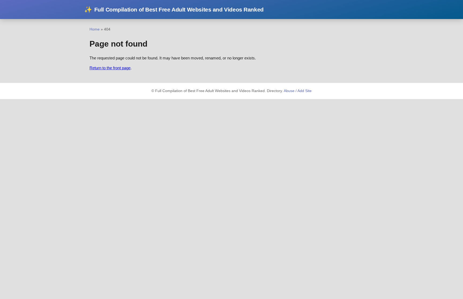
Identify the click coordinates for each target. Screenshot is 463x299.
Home (94, 29)
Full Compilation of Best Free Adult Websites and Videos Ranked (174, 9)
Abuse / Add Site (298, 91)
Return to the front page (109, 68)
